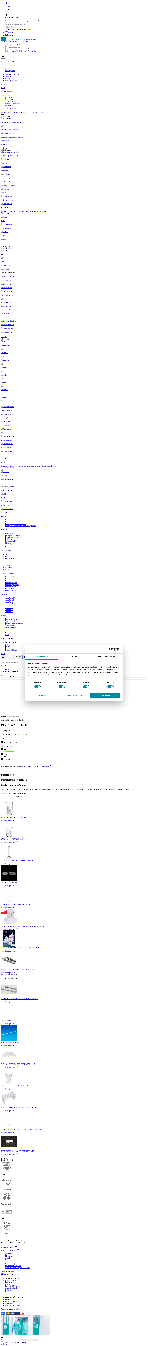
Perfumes (8, 579)
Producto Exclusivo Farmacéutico (16, 522)
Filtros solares (10, 547)
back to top (4, 1344)
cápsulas (8, 76)
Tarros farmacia (10, 627)
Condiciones (33, 51)
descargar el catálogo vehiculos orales (34, 211)
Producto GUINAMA (12, 1286)
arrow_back (2, 675)
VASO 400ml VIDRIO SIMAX (12, 839)
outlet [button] (3, 654)
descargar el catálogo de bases (11, 211)
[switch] (62, 686)
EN (3, 39)
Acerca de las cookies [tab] (106, 656)
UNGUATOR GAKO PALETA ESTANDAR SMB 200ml (21, 1129)
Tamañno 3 (9, 608)
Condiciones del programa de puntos (17, 1268)
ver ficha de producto (9, 820)
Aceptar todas (105, 695)
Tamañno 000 (10, 598)
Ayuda (7, 1262)
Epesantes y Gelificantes (13, 535)
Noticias (8, 1290)
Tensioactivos (10, 545)
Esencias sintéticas (11, 581)
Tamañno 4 (9, 610)
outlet (3, 84)
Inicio (7, 669)
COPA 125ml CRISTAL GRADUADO (14, 1086)
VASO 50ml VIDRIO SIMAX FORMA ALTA (17, 817)
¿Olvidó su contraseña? (24, 29)
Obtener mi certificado (10, 1274)
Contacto (8, 1284)
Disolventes (9, 539)
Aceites (7, 565)
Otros (7, 635)
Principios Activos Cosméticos (15, 524)
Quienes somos (10, 1280)
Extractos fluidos (11, 583)
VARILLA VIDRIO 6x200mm (11, 1042)
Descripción (7, 774)
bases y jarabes (10, 69)
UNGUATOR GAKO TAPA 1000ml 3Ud (15, 904)
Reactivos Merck (11, 650)
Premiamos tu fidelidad (13, 1266)
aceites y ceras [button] (6, 562)
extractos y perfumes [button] (8, 573)
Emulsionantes (10, 558)
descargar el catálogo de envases (12, 401)
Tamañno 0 (9, 602)
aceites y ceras (10, 71)
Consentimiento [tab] (41, 656)
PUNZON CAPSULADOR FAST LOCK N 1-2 (18, 1064)
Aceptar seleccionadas (74, 695)
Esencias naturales (11, 577)
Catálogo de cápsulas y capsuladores (13, 336)
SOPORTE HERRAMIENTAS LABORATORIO (18, 970)
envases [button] (3, 615)
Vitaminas (8, 520)
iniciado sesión (45, 766)
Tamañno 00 (9, 600)
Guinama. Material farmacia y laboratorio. (15, 41)
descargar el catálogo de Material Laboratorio (16, 466)
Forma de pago (10, 1264)
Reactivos (8, 648)
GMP (27, 51)
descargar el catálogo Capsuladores (44, 466)
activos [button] (3, 516)
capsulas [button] (4, 594)
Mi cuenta (8, 1256)
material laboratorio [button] (7, 638)
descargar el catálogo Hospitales (12, 112)
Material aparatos (11, 642)
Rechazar (42, 695)
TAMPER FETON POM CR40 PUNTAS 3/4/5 (17, 1151)
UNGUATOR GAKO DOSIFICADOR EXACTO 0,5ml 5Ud (22, 926)
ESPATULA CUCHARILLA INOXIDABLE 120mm (19, 999)
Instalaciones (20, 51)
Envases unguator (11, 633)
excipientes (9, 67)
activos (7, 65)
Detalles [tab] (74, 656)
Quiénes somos (10, 51)
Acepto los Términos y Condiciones (15, 1342)
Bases (7, 556)
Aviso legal (9, 1303)
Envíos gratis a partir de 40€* (22, 39)
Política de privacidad (12, 1301)
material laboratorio (11, 80)
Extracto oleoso (10, 587)
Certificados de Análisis (14, 784)
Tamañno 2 (9, 606)
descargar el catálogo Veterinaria (34, 112)
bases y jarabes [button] (6, 550)
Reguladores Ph (10, 541)
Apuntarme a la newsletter (30, 1340)
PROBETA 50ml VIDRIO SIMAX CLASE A (17, 861)
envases (8, 78)
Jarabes (7, 554)
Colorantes (9, 533)
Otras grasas (9, 567)
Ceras (7, 569)
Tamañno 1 (9, 604)
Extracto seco (9, 589)
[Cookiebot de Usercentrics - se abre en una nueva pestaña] (110, 649)
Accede (7, 1258)
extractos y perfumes (12, 74)
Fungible (8, 646)
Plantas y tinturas (11, 591)
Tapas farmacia (10, 621)
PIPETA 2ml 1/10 (7, 1020)
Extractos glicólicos (12, 585)
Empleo (8, 1292)
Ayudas (7, 1294)
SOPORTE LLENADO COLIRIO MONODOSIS (18, 1108)
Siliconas (8, 543)
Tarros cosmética (11, 629)
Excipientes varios (11, 537)
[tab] (74, 516)
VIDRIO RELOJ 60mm (9, 883)
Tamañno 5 (9, 612)
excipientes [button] (4, 529)
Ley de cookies (10, 1299)
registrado (28, 766)
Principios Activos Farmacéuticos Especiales (20, 526)
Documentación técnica (14, 779)
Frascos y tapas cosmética (14, 623)
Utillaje (7, 644)
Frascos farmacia (11, 619)
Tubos (7, 631)
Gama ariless (9, 625)
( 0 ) (2, 738)
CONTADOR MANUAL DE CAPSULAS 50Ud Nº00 (20, 948)
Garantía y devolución (12, 1305)
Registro (8, 1260)
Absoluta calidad (11, 1288)
